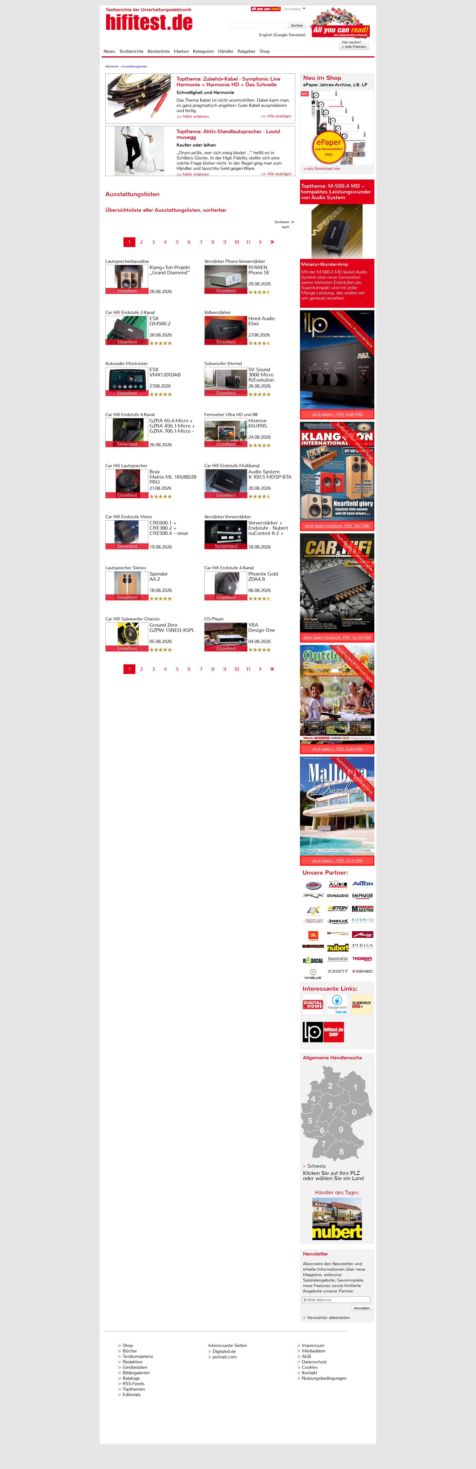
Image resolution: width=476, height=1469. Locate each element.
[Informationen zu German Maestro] (362, 911)
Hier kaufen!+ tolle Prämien (354, 44)
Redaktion (133, 1362)
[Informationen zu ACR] (313, 885)
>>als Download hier (322, 168)
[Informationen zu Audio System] (338, 885)
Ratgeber (247, 51)
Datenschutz (314, 1362)
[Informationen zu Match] (338, 936)
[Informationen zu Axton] (362, 885)
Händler (226, 51)
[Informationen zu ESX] (313, 911)
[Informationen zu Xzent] (338, 974)
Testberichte (131, 51)
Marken (181, 51)
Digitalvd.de (224, 1351)
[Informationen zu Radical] (313, 961)
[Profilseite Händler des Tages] (337, 1238)
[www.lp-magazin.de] (312, 1046)
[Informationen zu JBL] (313, 936)
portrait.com (225, 1357)
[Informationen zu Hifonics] (362, 923)
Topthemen (134, 1389)
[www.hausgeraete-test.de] (337, 1019)
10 (236, 242)
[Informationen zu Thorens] (362, 961)
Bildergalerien (136, 1373)
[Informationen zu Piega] (362, 949)
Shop (265, 51)
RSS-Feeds (134, 1384)
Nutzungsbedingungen (324, 1378)
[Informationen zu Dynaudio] (338, 898)
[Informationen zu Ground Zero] (313, 923)
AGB (306, 1356)
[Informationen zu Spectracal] (338, 961)
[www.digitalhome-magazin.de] (312, 1019)
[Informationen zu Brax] (313, 898)
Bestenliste (159, 51)
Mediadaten (314, 1351)
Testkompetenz (138, 1356)
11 (248, 242)
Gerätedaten (135, 1367)
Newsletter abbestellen (328, 1317)
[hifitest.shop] (333, 1046)
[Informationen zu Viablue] (313, 974)
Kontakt (309, 1373)
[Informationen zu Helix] (338, 923)
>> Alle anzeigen (276, 116)
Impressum (313, 1345)
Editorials (132, 1395)
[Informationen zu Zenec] (362, 974)
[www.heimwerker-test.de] (361, 1019)
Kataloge (131, 1378)
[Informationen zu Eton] (338, 911)
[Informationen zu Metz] (362, 936)
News (109, 51)
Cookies (310, 1367)
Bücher (130, 1351)
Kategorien (203, 51)
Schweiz (316, 1166)
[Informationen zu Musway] (313, 949)
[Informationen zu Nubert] (338, 949)
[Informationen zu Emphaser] (362, 898)
